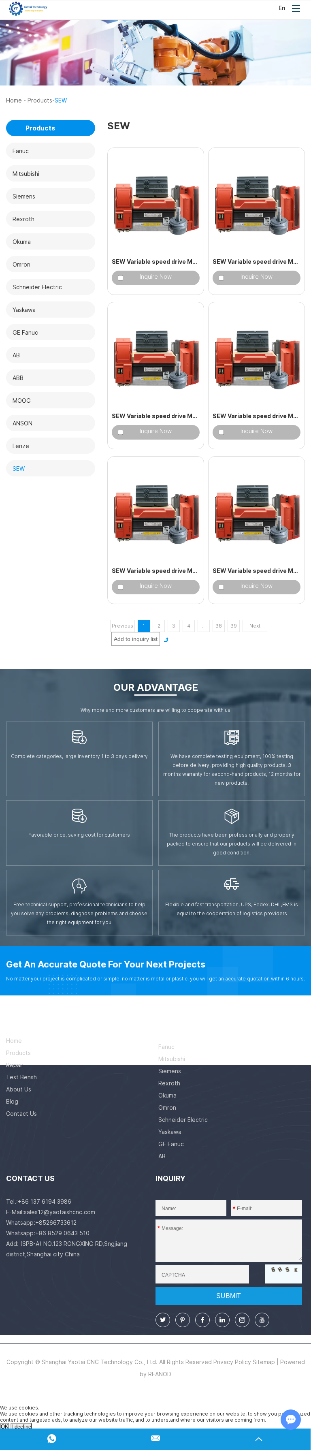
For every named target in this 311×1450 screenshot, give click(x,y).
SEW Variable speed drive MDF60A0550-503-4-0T (256, 415)
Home (14, 100)
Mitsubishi (171, 1058)
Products (40, 100)
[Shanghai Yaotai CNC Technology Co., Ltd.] (28, 9)
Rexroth (169, 1083)
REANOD (159, 1374)
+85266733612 (56, 1222)
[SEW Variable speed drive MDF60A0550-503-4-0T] (257, 358)
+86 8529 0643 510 (62, 1233)
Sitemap (264, 1361)
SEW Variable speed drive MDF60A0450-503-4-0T (156, 570)
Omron (167, 1107)
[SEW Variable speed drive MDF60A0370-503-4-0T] (257, 512)
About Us (18, 1089)
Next (254, 626)
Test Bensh (21, 1077)
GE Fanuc (171, 1143)
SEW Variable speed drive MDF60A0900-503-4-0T (256, 261)
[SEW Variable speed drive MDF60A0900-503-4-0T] (257, 204)
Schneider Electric (183, 1119)
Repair (14, 1064)
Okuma (167, 1095)
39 (233, 626)
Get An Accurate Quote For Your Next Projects (105, 964)
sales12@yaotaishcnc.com (59, 1212)
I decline (21, 1427)
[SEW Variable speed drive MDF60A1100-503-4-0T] (156, 204)
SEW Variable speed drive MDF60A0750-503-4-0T (156, 415)
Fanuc (166, 1046)
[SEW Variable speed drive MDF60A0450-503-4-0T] (156, 512)
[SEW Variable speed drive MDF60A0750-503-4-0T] (156, 358)
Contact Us (21, 1113)
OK (5, 1427)
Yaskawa (169, 1131)
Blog (12, 1101)
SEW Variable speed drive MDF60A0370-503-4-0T (256, 570)
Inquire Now (156, 276)
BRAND (171, 1023)
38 (218, 626)
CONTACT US (30, 1178)
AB (162, 1156)
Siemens (169, 1071)
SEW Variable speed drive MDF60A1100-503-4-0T (156, 261)
